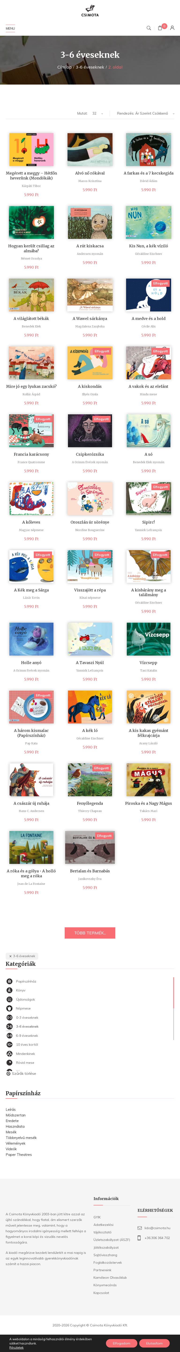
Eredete (12, 1121)
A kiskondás (90, 386)
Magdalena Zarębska (90, 326)
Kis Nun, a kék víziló (148, 246)
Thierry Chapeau (90, 811)
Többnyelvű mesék (21, 1137)
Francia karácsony (31, 454)
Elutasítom (154, 1343)
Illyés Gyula (90, 394)
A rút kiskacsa (90, 246)
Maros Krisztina (89, 181)
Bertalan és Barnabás (90, 871)
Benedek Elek (31, 326)
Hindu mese (148, 394)
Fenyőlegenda (90, 803)
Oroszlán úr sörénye (90, 522)
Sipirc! (148, 522)
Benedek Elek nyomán (148, 462)
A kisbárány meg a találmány (148, 592)
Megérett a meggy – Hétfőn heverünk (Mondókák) (31, 175)
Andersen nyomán (90, 254)
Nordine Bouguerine (90, 530)
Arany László (148, 743)
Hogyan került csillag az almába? (31, 248)
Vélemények (15, 1143)
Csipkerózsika (90, 454)
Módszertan (16, 1115)
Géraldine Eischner (148, 254)
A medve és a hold (148, 318)
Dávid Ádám (148, 181)
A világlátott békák (31, 318)
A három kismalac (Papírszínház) (31, 733)
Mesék (11, 1132)
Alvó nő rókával (90, 173)
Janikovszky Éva (89, 879)
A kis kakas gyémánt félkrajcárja (148, 733)
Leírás (11, 1109)
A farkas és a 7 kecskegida (148, 173)
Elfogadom (121, 1343)
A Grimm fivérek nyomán (90, 462)
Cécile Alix (149, 326)
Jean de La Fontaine (31, 884)
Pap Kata (31, 743)
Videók (11, 1149)
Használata (15, 1126)
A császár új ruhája (31, 803)
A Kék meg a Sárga (31, 590)
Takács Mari (148, 811)
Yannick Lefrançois (148, 530)
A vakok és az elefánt (148, 386)
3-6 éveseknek (90, 67)
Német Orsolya (31, 258)
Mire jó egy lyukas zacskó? (31, 386)
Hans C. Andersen (31, 811)
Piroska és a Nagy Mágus (148, 803)
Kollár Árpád (31, 394)
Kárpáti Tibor (31, 186)
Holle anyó (31, 662)
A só (149, 454)
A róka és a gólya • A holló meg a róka (31, 873)
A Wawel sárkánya (90, 318)
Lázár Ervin (31, 597)
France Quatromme (31, 462)
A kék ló (90, 730)
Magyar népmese (31, 530)
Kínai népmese (90, 597)
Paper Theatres (19, 1154)
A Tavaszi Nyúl (90, 662)
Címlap (64, 67)
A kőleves (31, 522)
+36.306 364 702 (157, 1238)
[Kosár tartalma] (160, 28)
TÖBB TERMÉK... (90, 933)
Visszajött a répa (90, 590)
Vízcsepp (148, 662)
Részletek (16, 1347)
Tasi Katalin (148, 670)
